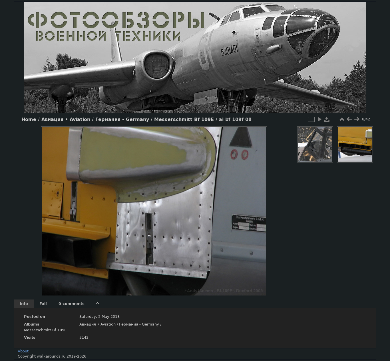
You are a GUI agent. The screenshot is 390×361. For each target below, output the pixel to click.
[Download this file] (327, 119)
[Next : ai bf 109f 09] (356, 119)
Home (28, 119)
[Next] (257, 207)
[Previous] (50, 207)
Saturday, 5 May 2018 (99, 316)
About (23, 351)
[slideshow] (319, 119)
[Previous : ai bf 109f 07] (349, 119)
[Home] (195, 57)
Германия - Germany (122, 119)
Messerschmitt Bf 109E (184, 119)
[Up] (151, 135)
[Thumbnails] (341, 119)
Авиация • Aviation (65, 119)
